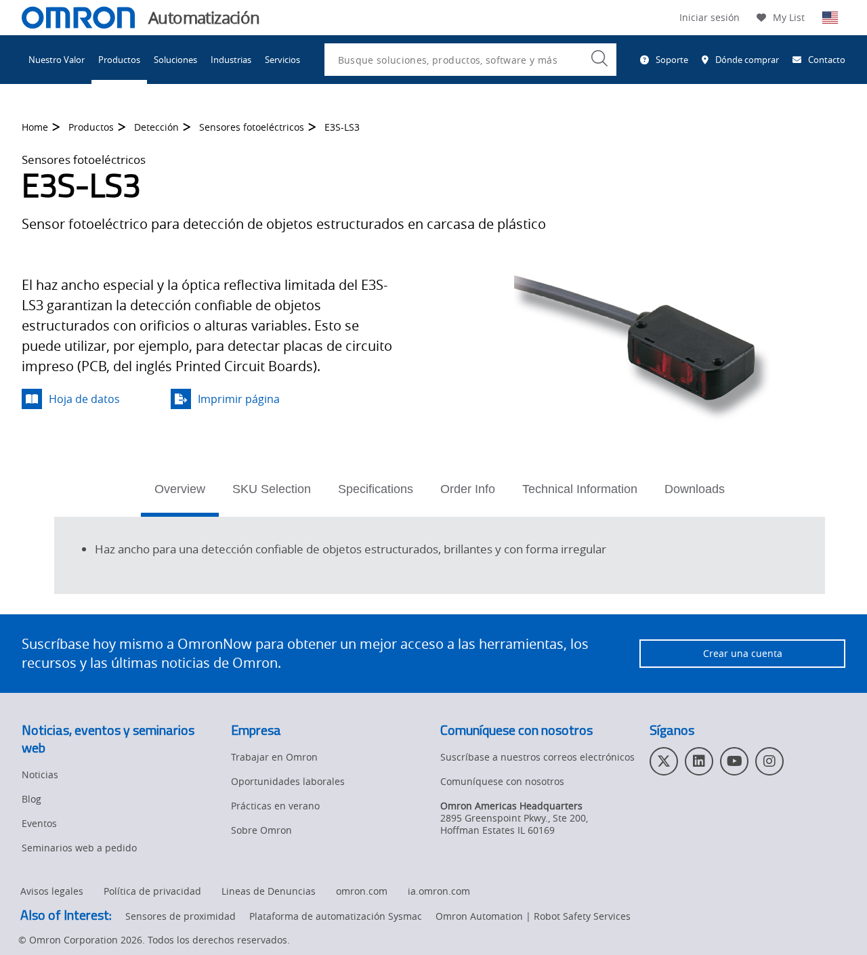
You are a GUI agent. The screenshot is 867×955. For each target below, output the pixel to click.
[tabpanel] (439, 553)
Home (35, 127)
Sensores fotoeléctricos (251, 127)
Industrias (231, 60)
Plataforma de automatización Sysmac (335, 916)
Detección (156, 127)
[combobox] (470, 59)
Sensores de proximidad (180, 916)
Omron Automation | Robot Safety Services (533, 916)
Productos (119, 60)
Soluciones (175, 60)
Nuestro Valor (56, 60)
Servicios (282, 60)
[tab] (180, 493)
